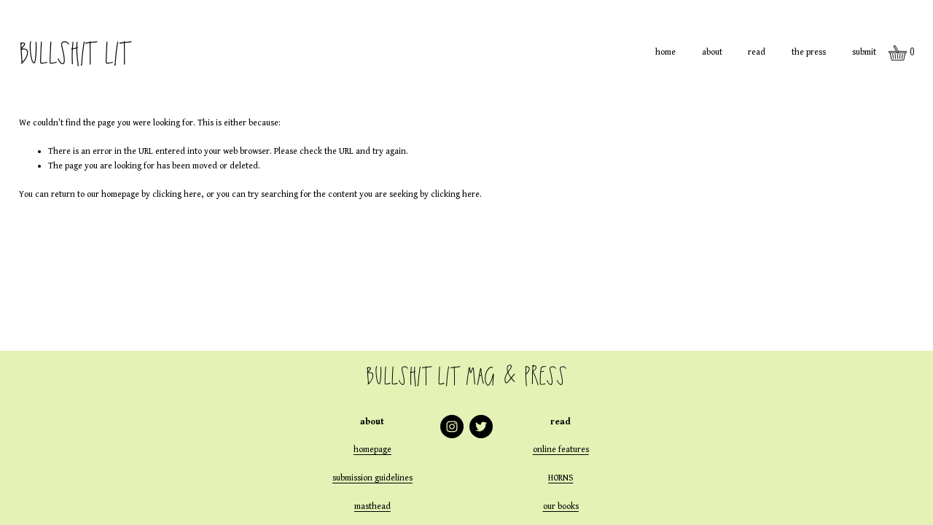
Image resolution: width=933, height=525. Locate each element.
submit (864, 52)
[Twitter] (481, 426)
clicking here (176, 194)
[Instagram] (452, 426)
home (665, 52)
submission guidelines (372, 477)
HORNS (560, 477)
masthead (372, 506)
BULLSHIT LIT (74, 52)
